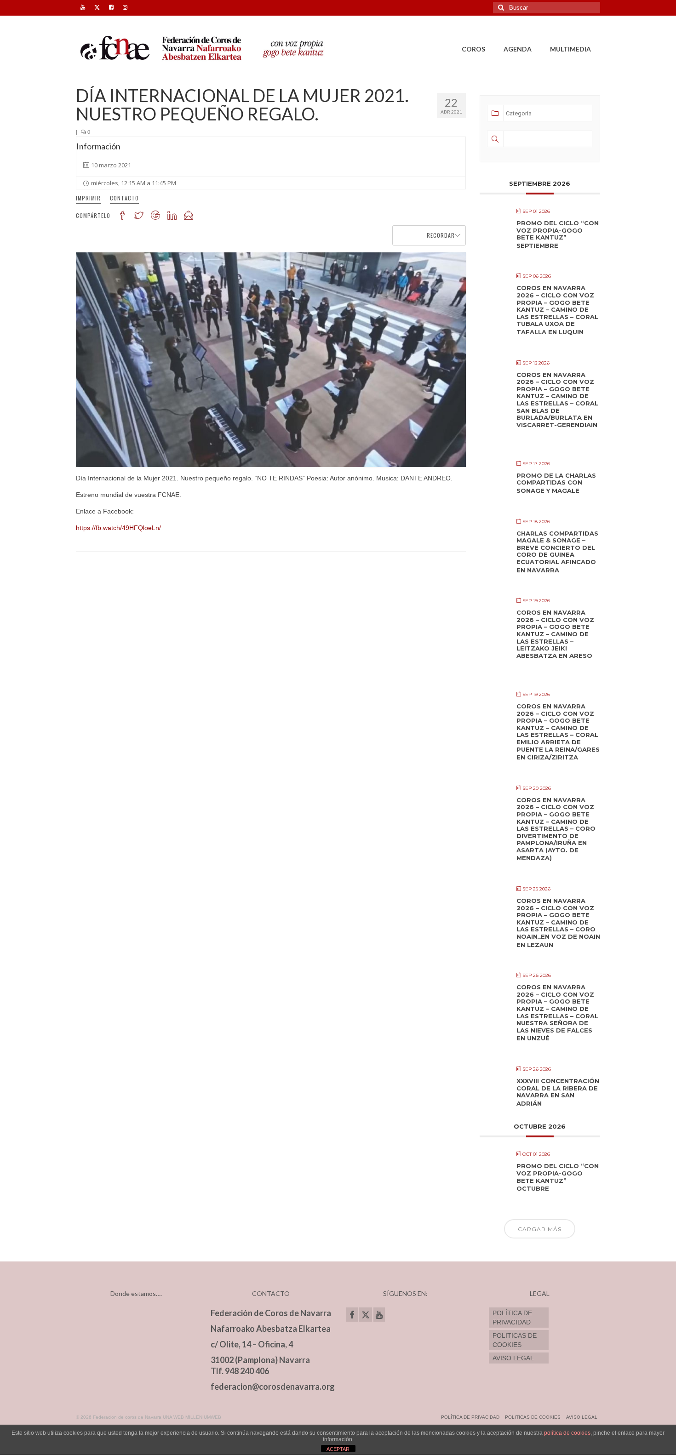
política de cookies (567, 1433)
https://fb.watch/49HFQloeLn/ (118, 527)
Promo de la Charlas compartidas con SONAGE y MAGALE (556, 483)
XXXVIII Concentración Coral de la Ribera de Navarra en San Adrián (557, 1092)
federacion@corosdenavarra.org (273, 1386)
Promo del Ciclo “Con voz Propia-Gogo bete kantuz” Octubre (557, 1177)
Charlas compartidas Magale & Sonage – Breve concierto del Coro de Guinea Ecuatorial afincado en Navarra (557, 552)
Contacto (124, 198)
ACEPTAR (338, 1449)
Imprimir (88, 198)
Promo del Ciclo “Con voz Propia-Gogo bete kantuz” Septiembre (557, 234)
